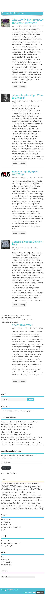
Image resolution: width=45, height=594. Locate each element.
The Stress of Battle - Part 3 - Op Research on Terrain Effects (21, 442)
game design (6, 492)
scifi (2, 503)
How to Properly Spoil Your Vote (25, 173)
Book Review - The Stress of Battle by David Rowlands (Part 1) (21, 437)
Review (25, 500)
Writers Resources (26, 508)
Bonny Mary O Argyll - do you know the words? (17, 424)
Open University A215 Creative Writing (29, 498)
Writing (39, 508)
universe (28, 506)
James (15, 26)
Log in (3, 557)
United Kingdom (21, 506)
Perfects (9, 500)
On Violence (5, 530)
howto (29, 492)
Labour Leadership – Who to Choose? (27, 96)
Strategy (35, 101)
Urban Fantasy (36, 506)
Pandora (4, 500)
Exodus (22, 489)
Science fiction (34, 500)
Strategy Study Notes (8, 546)
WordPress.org (6, 565)
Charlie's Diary (6, 519)
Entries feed (5, 559)
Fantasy (28, 489)
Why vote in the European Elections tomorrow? (27, 21)
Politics (19, 500)
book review (10, 486)
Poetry (15, 500)
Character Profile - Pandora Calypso (13, 432)
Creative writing (9, 489)
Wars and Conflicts (9, 508)
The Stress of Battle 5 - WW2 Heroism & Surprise (17, 427)
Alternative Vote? (22, 325)
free (41, 489)
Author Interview (32, 483)
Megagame (6, 494)
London (33, 492)
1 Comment (39, 178)
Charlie (34, 486)
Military (26, 495)
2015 (2, 483)
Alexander (22, 483)
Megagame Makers (17, 495)
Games (15, 492)
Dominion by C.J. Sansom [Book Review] (14, 429)
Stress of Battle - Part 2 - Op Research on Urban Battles (19, 422)
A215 (7, 483)
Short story (20, 503)
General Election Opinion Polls (27, 243)
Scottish (13, 503)
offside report (35, 495)
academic (13, 483)
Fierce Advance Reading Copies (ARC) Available (16, 435)
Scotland (7, 503)
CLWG (38, 486)
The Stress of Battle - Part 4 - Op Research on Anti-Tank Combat (22, 445)
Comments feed (6, 562)
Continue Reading (19, 86)
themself (11, 505)
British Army (25, 486)
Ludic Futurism (6, 525)
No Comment (39, 26)
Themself (22, 3)
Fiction (35, 489)
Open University (9, 497)
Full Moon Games (7, 541)
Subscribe (6, 468)
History (23, 491)
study (35, 503)
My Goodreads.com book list (11, 527)
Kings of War (5, 522)
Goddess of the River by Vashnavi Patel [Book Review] (19, 440)
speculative (29, 503)
